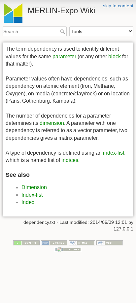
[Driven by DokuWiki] (68, 249)
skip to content (118, 5)
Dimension (34, 187)
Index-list (32, 195)
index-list (113, 153)
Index (27, 202)
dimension (52, 123)
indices (69, 160)
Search (63, 31)
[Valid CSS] (109, 242)
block (114, 56)
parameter (64, 56)
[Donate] (26, 242)
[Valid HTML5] (82, 242)
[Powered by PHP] (54, 242)
